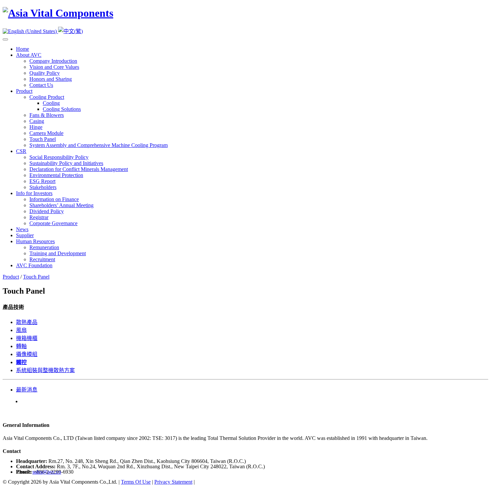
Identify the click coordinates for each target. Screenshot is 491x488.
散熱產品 (26, 322)
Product (24, 91)
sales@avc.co (46, 472)
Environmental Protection (56, 175)
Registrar (38, 217)
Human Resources (35, 241)
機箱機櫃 (26, 338)
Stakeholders (42, 187)
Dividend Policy (46, 211)
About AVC (28, 55)
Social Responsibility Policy (59, 157)
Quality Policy (44, 73)
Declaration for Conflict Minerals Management (78, 169)
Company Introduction (53, 61)
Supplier (25, 235)
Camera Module (46, 133)
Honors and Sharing (50, 79)
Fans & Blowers (46, 115)
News (22, 229)
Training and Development (57, 253)
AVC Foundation (34, 265)
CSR (21, 151)
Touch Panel (42, 139)
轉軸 (21, 346)
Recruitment (42, 259)
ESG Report (42, 181)
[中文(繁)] (70, 31)
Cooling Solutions (62, 109)
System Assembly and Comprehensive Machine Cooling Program (98, 145)
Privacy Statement (173, 482)
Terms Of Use (136, 482)
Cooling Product (46, 97)
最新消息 (26, 389)
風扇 (21, 330)
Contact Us (41, 85)
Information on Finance (54, 199)
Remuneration (44, 247)
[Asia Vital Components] (58, 13)
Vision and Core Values (54, 67)
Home (22, 49)
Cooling (51, 103)
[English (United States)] (30, 31)
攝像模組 (26, 354)
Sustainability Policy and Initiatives (66, 163)
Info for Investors (34, 193)
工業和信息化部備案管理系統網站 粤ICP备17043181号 (259, 482)
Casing (36, 121)
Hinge (35, 127)
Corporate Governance (53, 223)
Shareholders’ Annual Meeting (61, 205)
